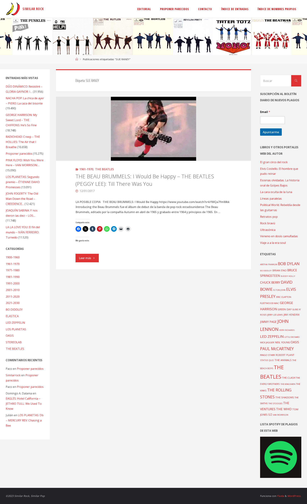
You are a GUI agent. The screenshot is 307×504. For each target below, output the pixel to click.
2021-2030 (13, 303)
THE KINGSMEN (288, 384)
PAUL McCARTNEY (277, 348)
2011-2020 (13, 297)
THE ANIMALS (283, 360)
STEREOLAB (14, 342)
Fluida (280, 496)
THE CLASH (288, 377)
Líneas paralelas (271, 198)
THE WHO (284, 409)
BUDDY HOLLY (288, 276)
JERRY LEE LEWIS (275, 314)
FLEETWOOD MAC (269, 303)
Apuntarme (271, 132)
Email (265, 112)
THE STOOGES (275, 403)
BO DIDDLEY (14, 309)
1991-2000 (13, 283)
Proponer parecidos (30, 369)
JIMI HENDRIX (292, 314)
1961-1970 (86, 169)
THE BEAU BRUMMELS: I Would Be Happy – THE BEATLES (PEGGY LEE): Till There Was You (145, 180)
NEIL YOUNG (282, 342)
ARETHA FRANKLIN (268, 264)
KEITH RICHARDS (286, 330)
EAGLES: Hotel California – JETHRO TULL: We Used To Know (24, 404)
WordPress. (294, 496)
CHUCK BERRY (270, 282)
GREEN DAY (285, 309)
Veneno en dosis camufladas (279, 236)
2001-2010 (13, 290)
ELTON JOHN (279, 290)
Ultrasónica (267, 230)
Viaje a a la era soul (273, 243)
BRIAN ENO (279, 270)
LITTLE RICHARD (292, 337)
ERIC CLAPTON (283, 297)
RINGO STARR (267, 355)
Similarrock (13, 375)
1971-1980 (13, 270)
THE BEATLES (104, 169)
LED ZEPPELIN (15, 323)
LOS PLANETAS (16, 329)
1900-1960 (13, 257)
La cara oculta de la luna (276, 192)
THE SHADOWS (284, 397)
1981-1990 (13, 277)
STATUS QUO (267, 360)
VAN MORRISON (280, 414)
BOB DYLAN (289, 263)
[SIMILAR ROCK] (13, 9)
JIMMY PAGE (268, 322)
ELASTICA (12, 316)
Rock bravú (267, 223)
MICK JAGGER (267, 342)
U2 (270, 414)
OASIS (10, 336)
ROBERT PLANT (285, 355)
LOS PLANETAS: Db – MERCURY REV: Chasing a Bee (25, 420)
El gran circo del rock (274, 162)
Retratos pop (269, 217)
